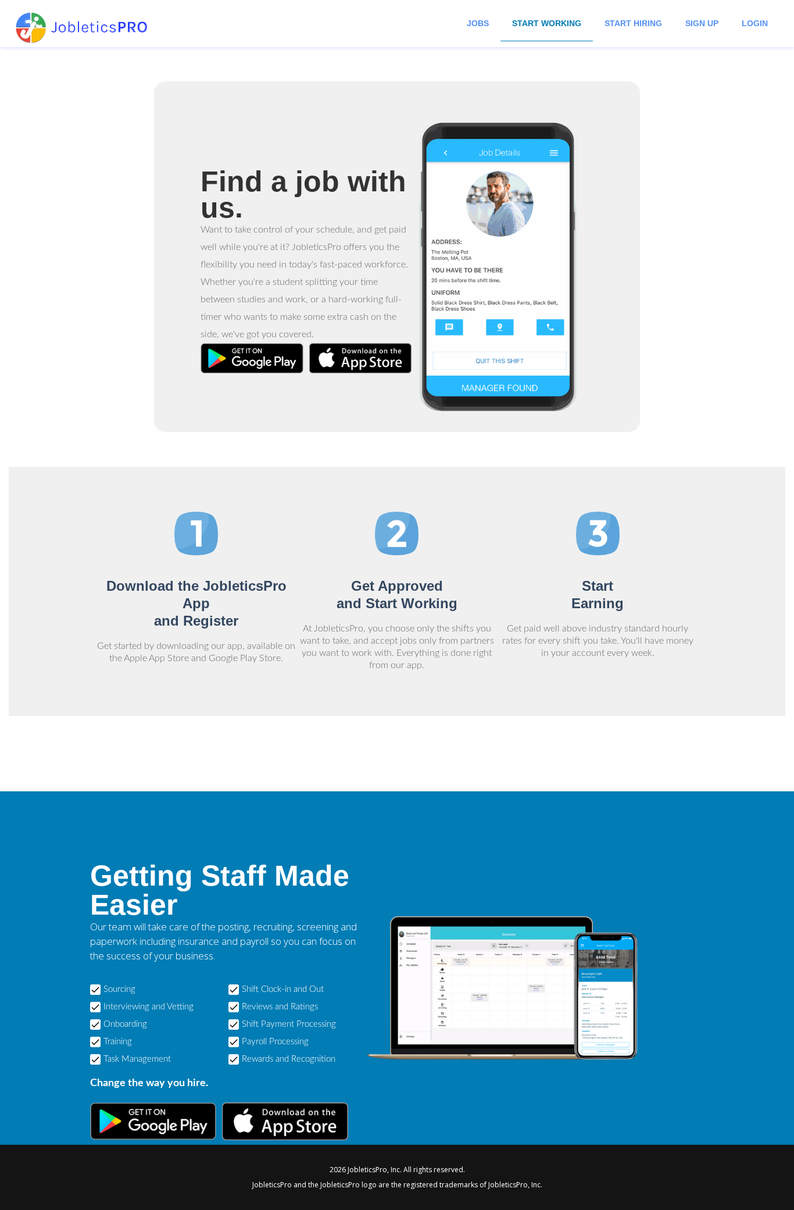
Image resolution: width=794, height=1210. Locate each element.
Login (755, 23)
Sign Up (701, 23)
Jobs (478, 23)
